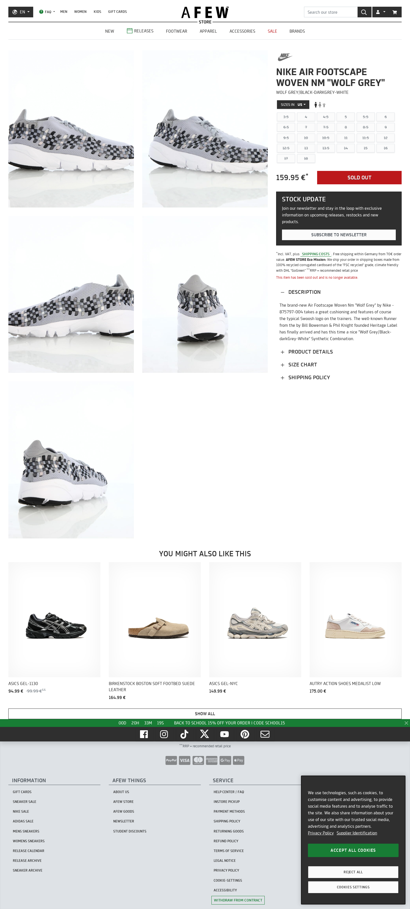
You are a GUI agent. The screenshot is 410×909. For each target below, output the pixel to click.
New (109, 31)
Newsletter (123, 821)
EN (22, 12)
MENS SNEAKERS (26, 831)
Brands (297, 31)
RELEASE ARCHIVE (27, 860)
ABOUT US (121, 792)
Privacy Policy (321, 833)
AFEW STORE (205, 12)
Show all (205, 713)
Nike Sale (21, 811)
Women (80, 11)
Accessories (242, 31)
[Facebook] (144, 734)
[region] (353, 840)
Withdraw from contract (238, 900)
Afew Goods (123, 811)
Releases (143, 31)
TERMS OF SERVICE (229, 851)
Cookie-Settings (228, 880)
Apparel (208, 31)
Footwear (176, 31)
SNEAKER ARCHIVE (27, 870)
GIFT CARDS (117, 11)
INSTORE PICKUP (227, 802)
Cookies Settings (353, 887)
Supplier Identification (357, 833)
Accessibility (225, 890)
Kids (97, 11)
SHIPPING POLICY (227, 821)
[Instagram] (164, 734)
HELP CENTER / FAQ (229, 792)
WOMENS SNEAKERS (29, 841)
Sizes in (291, 104)
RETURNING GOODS (229, 831)
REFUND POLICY (226, 841)
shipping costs (315, 253)
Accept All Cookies (353, 850)
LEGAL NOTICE (225, 860)
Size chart (302, 364)
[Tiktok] (185, 734)
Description (304, 291)
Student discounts (129, 831)
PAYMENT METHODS (229, 811)
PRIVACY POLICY (226, 870)
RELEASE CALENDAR (28, 851)
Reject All (353, 872)
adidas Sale (23, 821)
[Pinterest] (245, 734)
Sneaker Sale (24, 802)
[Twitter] (205, 734)
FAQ (48, 12)
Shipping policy (308, 377)
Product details (310, 351)
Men (63, 11)
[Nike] (285, 57)
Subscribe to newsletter (338, 234)
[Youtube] (225, 734)
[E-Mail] (265, 734)
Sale (272, 31)
